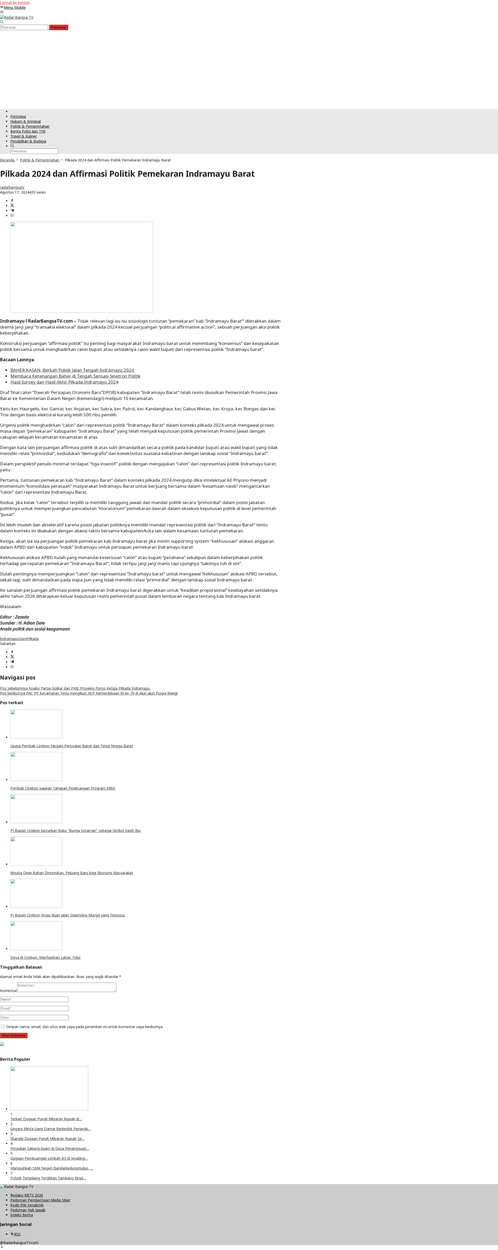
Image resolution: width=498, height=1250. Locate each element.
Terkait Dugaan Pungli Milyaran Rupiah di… (46, 1118)
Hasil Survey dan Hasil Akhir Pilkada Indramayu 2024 (64, 382)
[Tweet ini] (12, 205)
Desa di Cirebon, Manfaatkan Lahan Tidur (45, 957)
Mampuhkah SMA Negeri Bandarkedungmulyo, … (51, 1168)
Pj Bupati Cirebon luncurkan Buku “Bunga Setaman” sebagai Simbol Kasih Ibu (75, 830)
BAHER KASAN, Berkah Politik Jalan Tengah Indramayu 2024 (72, 370)
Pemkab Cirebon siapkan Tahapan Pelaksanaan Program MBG (62, 788)
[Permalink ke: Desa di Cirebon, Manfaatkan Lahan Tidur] (36, 948)
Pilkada (33, 638)
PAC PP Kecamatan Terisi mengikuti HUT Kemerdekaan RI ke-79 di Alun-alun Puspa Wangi (89, 693)
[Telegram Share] (12, 210)
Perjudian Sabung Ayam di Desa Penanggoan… (49, 1148)
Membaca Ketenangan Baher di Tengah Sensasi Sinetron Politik (75, 376)
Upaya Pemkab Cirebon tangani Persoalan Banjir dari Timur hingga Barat (71, 745)
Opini (22, 638)
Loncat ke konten (15, 2)
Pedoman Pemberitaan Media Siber (40, 1200)
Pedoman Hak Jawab (27, 1209)
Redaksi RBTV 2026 (26, 1195)
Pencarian (58, 27)
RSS (17, 1234)
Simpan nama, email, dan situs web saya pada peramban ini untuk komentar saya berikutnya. (84, 1026)
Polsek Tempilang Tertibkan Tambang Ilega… (48, 1178)
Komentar (8, 990)
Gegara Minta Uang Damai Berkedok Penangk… (50, 1128)
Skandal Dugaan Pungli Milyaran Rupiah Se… (47, 1138)
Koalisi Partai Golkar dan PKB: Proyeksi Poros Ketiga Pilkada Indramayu (75, 688)
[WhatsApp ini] (12, 215)
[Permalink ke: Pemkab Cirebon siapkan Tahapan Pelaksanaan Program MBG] (36, 779)
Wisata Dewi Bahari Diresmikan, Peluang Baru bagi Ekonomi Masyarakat (71, 872)
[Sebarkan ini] (12, 200)
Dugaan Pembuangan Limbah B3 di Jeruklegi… (49, 1158)
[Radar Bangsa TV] (16, 17)
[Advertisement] (249, 69)
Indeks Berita (21, 1214)
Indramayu (9, 638)
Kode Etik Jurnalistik (27, 1205)
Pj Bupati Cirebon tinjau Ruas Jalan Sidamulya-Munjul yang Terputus (67, 915)
